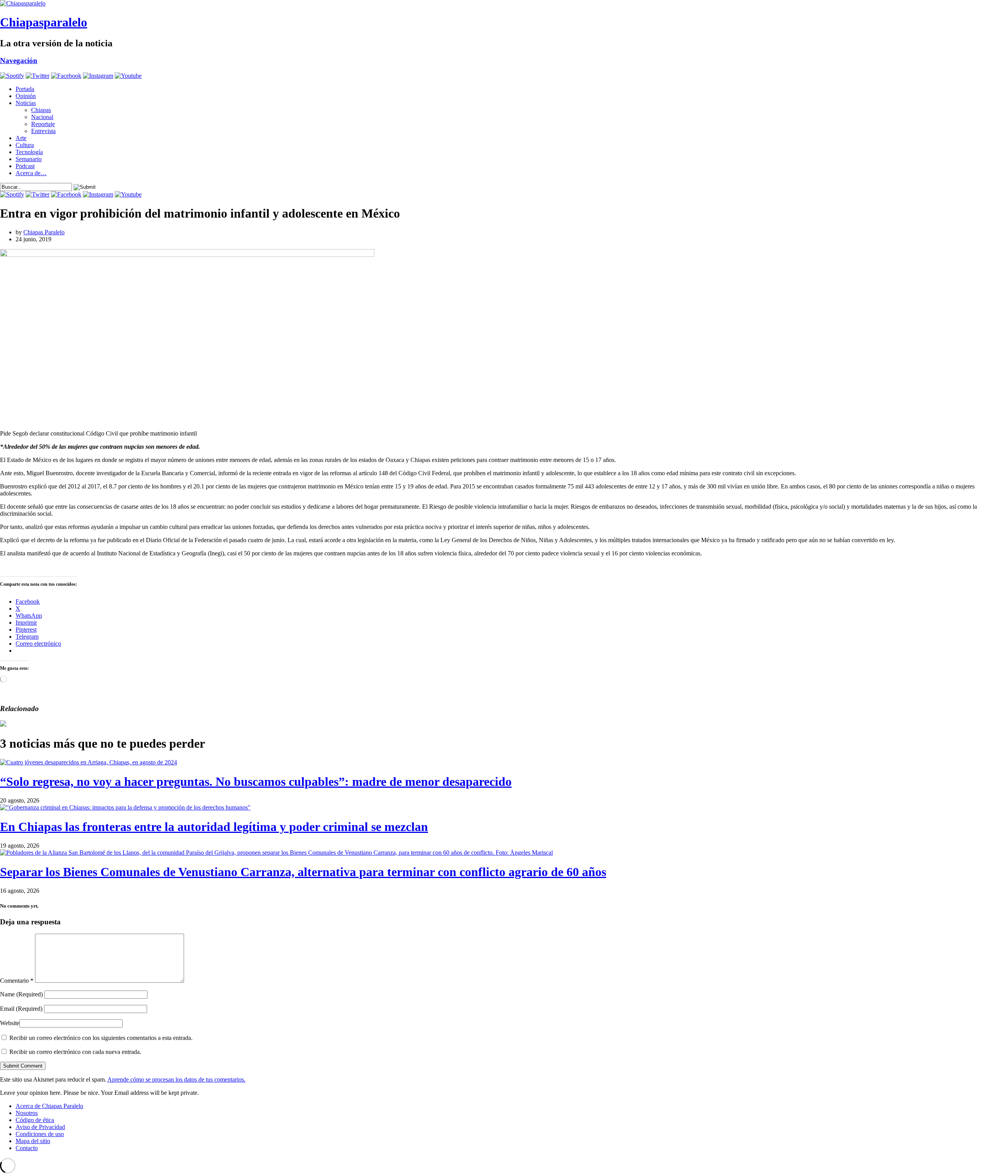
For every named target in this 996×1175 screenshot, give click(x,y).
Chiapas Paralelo (44, 232)
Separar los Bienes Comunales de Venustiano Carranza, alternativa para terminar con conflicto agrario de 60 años (303, 872)
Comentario (16, 980)
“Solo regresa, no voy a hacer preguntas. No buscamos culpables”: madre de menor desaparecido (256, 782)
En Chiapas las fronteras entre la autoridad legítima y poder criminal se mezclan (214, 827)
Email (21, 1008)
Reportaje (43, 124)
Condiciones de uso (40, 1134)
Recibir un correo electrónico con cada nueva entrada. (75, 1052)
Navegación (18, 60)
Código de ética (35, 1120)
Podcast (25, 166)
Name (21, 994)
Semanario (29, 159)
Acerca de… (31, 173)
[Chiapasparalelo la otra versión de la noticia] (498, 3)
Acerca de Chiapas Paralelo (49, 1106)
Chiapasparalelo (43, 22)
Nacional (42, 117)
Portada (25, 89)
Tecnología (29, 152)
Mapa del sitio (33, 1141)
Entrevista (43, 131)
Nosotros (27, 1113)
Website (9, 1023)
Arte (21, 138)
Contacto (27, 1148)
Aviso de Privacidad (40, 1127)
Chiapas (41, 110)
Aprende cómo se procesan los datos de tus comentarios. (176, 1079)
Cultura (25, 145)
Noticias (26, 103)
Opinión (26, 96)
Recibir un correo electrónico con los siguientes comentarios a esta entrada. (101, 1037)
